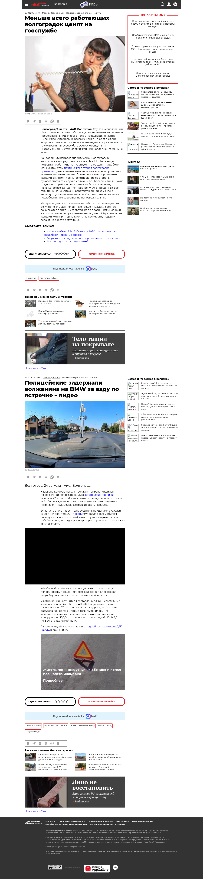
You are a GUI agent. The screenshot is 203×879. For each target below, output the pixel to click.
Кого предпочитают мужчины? (67, 241)
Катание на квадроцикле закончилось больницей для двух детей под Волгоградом (55, 757)
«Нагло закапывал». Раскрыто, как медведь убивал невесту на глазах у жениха (159, 438)
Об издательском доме (101, 821)
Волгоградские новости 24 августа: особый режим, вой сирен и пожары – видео (153, 24)
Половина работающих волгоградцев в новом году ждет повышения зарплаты (104, 303)
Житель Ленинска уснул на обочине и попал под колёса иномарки (82, 672)
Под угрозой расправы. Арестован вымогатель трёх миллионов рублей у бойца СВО (153, 62)
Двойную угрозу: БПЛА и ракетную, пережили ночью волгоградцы (153, 36)
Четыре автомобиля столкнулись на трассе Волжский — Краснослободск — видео (105, 767)
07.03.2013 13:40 (32, 13)
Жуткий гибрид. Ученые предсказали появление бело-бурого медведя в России (159, 396)
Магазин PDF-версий (142, 821)
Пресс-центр (122, 821)
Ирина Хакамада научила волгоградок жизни (51, 312)
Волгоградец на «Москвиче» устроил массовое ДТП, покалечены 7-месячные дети (52, 767)
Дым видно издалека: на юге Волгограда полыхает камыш (153, 74)
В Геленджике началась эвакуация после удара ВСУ (157, 167)
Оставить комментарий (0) (101, 254)
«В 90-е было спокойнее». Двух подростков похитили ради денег (158, 135)
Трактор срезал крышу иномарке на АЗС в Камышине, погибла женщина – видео (153, 49)
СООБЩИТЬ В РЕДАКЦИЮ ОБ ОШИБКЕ (107, 825)
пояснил (78, 513)
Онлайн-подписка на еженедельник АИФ (66, 825)
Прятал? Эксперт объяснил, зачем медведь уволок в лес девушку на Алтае (158, 406)
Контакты (50, 821)
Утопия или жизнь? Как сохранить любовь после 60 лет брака (55, 322)
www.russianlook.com (41, 114)
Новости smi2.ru (35, 368)
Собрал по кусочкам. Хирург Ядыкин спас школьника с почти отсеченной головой (159, 427)
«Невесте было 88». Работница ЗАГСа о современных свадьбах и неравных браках (81, 233)
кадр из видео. (32, 469)
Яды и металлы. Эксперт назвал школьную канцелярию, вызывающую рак (156, 105)
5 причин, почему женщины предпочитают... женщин (82, 238)
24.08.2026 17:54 (32, 377)
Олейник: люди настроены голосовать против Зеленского (155, 209)
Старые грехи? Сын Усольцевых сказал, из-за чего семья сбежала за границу (159, 385)
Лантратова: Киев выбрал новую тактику (156, 199)
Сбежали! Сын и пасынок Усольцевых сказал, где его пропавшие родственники (159, 417)
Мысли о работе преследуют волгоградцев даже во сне (102, 312)
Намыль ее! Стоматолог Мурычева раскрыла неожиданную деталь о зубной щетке (158, 146)
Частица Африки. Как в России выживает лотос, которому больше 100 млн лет (158, 115)
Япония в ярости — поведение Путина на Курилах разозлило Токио (158, 188)
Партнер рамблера (72, 867)
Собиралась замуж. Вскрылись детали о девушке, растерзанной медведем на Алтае (157, 94)
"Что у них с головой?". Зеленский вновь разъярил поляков (157, 178)
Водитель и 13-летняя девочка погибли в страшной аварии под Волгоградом (104, 757)
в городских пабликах (99, 494)
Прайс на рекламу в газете (72, 821)
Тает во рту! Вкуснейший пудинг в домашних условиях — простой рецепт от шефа (158, 126)
